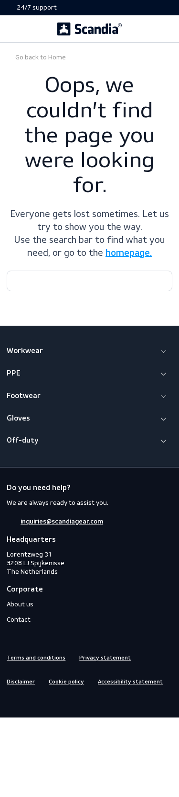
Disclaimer (21, 682)
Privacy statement (105, 658)
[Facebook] (12, 701)
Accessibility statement (130, 682)
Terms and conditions (36, 658)
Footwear (24, 396)
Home (40, 57)
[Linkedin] (46, 701)
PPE (14, 373)
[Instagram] (29, 701)
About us (20, 604)
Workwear (25, 351)
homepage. (128, 253)
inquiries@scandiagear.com (62, 521)
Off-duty (23, 440)
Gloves (18, 418)
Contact (19, 619)
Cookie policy (66, 682)
